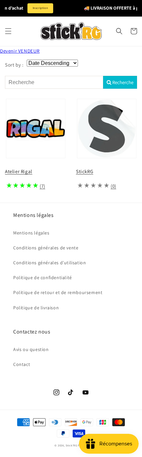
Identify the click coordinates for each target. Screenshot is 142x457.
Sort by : (14, 65)
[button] (8, 31)
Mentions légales (31, 233)
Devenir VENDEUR (20, 51)
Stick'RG (71, 445)
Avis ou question (31, 349)
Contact (21, 364)
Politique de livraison (36, 308)
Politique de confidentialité (42, 277)
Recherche (122, 82)
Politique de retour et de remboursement (57, 292)
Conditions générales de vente (45, 248)
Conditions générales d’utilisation (49, 263)
